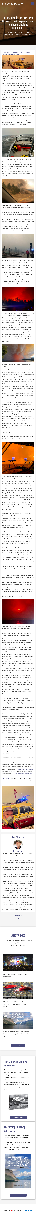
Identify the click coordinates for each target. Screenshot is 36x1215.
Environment (14, 52)
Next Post (18, 919)
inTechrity (28, 1210)
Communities (6, 52)
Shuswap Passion (13, 3)
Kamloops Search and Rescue (24, 769)
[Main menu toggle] (32, 3)
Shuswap (21, 52)
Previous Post (18, 915)
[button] (18, 962)
